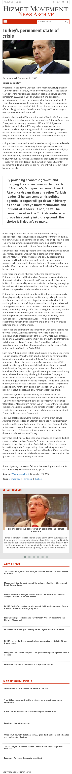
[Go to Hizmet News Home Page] (36, 11)
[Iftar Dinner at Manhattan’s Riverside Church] (36, 691)
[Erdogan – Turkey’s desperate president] (36, 761)
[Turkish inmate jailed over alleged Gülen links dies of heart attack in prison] (36, 574)
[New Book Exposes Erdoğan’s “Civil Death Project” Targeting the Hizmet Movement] (36, 621)
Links (18, 1)
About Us (8, 1)
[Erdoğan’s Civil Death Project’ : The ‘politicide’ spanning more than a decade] (36, 655)
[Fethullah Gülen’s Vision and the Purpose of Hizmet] (36, 667)
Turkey (38, 478)
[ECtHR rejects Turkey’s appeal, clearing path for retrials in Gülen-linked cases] (36, 644)
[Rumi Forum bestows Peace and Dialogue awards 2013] (36, 714)
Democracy (14, 478)
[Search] (66, 22)
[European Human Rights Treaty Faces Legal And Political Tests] (36, 632)
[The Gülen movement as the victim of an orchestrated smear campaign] (36, 703)
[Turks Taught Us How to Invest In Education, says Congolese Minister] (36, 749)
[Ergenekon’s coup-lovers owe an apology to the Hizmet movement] (36, 523)
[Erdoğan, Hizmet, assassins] (36, 726)
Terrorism (27, 478)
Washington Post (20, 474)
